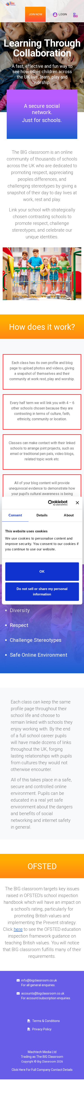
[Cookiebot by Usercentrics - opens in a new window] (50, 503)
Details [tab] (42, 515)
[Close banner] (77, 502)
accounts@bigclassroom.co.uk (42, 993)
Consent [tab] (15, 515)
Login (62, 14)
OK (42, 571)
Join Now (35, 14)
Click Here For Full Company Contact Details (42, 1070)
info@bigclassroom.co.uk (39, 980)
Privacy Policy (42, 1029)
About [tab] (69, 515)
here (18, 929)
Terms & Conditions (46, 1021)
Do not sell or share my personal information (42, 591)
